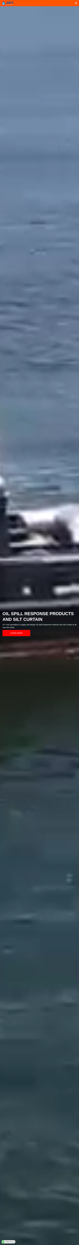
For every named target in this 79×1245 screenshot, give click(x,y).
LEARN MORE (16, 633)
